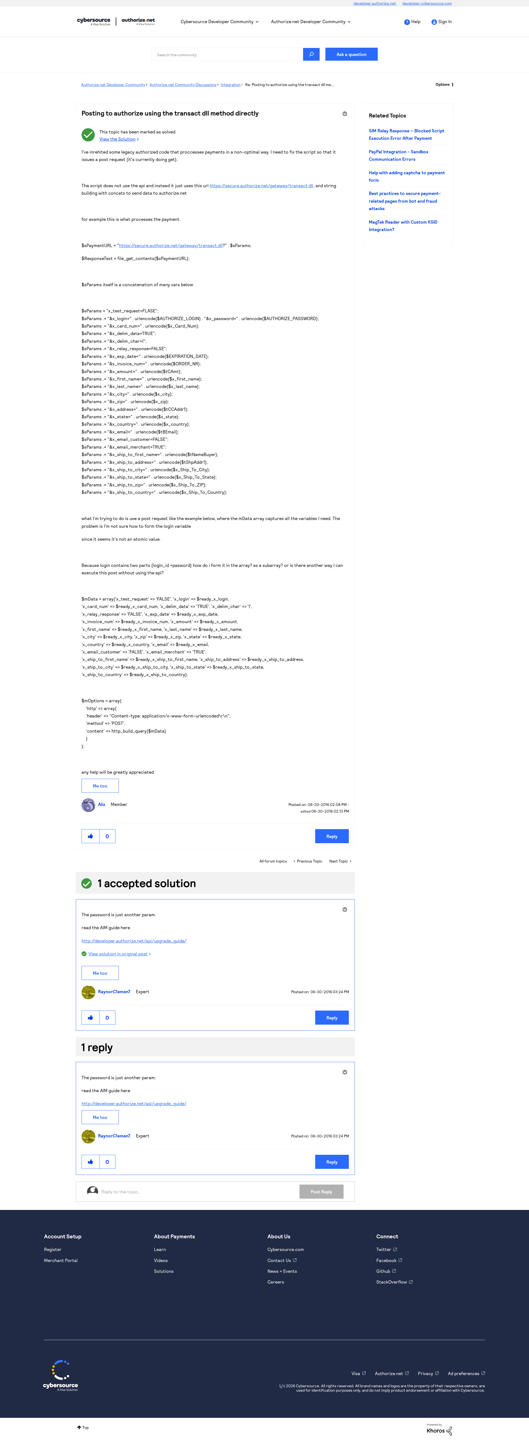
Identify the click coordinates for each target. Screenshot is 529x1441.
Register (52, 1249)
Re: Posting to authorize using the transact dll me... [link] (289, 84)
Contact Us (279, 1260)
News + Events (282, 1271)
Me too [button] (100, 785)
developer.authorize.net (375, 3)
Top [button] (85, 1427)
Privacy (425, 1373)
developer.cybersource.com (427, 3)
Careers (276, 1281)
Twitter (383, 1249)
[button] (90, 836)
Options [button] (443, 84)
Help (415, 21)
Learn (160, 1249)
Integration (231, 84)
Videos (161, 1260)
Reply (332, 836)
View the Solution (117, 138)
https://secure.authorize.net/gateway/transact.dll (261, 185)
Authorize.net (389, 1373)
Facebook (386, 1260)
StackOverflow (391, 1281)
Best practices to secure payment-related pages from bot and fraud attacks (405, 201)
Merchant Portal (61, 1260)
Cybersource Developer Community (93, 21)
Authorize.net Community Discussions (183, 84)
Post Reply (321, 1191)
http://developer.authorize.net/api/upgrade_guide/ (134, 940)
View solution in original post (118, 953)
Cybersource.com (286, 1249)
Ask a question (351, 54)
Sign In (445, 21)
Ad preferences (463, 1373)
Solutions (164, 1271)
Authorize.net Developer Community (308, 21)
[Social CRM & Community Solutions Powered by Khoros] (439, 1429)
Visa (356, 1373)
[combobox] (235, 54)
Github (383, 1271)
